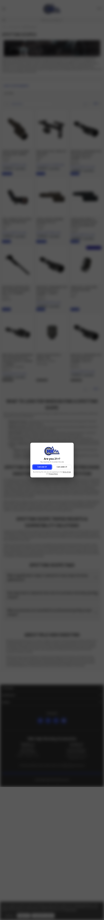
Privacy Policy (53, 474)
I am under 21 (62, 467)
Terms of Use (67, 472)
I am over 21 (42, 467)
